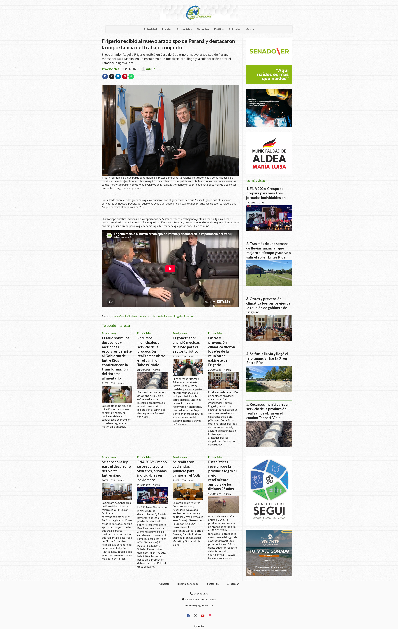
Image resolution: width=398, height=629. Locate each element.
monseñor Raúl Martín (125, 316)
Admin (150, 69)
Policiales (234, 29)
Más (248, 29)
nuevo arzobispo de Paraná (156, 316)
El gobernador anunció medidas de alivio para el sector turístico (186, 344)
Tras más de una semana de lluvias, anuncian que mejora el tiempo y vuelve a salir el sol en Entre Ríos (268, 250)
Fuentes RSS (212, 583)
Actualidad (150, 29)
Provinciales (184, 29)
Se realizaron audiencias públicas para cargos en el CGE (186, 468)
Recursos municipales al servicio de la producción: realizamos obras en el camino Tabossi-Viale (151, 351)
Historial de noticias (187, 583)
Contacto (164, 583)
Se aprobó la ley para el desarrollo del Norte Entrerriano (116, 468)
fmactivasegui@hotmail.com (199, 605)
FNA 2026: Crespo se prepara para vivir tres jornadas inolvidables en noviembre (152, 471)
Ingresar (234, 583)
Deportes (203, 29)
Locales (166, 29)
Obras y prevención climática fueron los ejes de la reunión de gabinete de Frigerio (221, 351)
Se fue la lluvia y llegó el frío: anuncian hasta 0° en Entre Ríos (267, 358)
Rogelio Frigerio (183, 316)
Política (219, 29)
